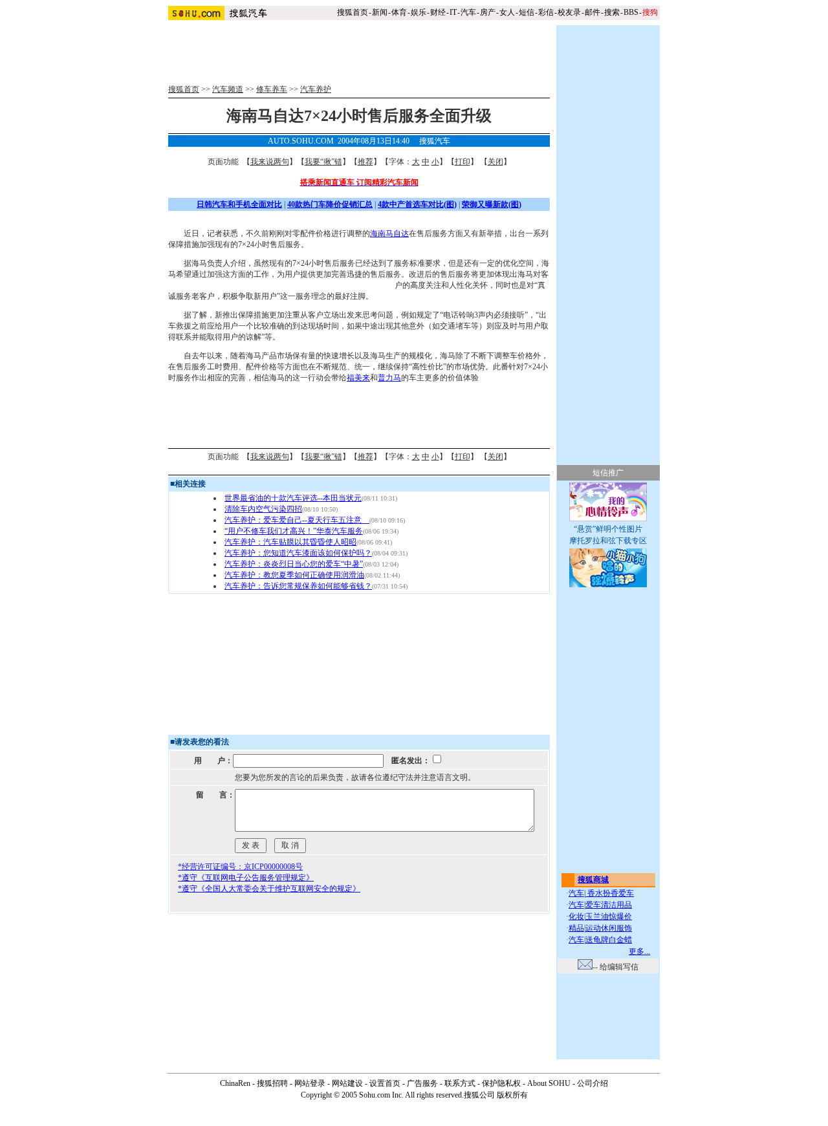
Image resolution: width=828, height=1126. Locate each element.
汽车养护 (315, 89)
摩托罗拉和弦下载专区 (608, 540)
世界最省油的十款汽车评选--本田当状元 (293, 498)
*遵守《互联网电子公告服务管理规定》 (246, 877)
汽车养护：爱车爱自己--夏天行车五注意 (296, 520)
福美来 (358, 377)
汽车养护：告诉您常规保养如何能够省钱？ (298, 585)
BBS (631, 12)
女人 (507, 12)
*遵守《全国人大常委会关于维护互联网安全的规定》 (269, 888)
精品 (576, 928)
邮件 (592, 12)
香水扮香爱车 (609, 893)
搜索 (612, 12)
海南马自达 (389, 233)
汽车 (468, 12)
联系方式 (459, 1083)
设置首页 (384, 1083)
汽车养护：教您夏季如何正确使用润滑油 (294, 574)
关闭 (495, 161)
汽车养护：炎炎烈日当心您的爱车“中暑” (293, 563)
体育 (399, 12)
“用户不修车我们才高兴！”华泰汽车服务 (293, 531)
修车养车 (271, 89)
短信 (526, 12)
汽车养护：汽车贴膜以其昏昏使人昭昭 (290, 542)
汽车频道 (227, 89)
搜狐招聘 (272, 1083)
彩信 (546, 12)
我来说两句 (269, 161)
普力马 (389, 377)
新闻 (379, 12)
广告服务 (422, 1083)
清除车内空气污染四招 (263, 509)
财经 (438, 12)
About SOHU (549, 1083)
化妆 (576, 916)
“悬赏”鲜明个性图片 (608, 529)
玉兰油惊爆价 (608, 916)
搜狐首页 (352, 12)
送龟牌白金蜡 (608, 939)
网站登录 (309, 1083)
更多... (639, 951)
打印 (462, 161)
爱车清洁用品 (608, 904)
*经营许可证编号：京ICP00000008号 (240, 866)
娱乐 (418, 12)
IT (453, 12)
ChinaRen (235, 1083)
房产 (488, 12)
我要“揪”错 (323, 161)
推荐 (365, 161)
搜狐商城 (593, 879)
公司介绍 (592, 1083)
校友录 (569, 12)
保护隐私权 (501, 1083)
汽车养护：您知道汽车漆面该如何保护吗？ (298, 553)
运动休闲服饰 (608, 928)
